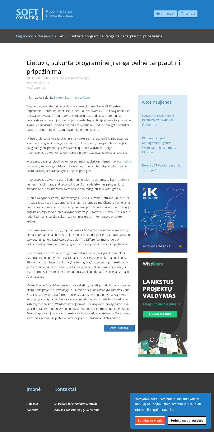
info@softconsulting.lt (82, 403)
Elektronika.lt (62, 97)
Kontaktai (33, 410)
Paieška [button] (189, 14)
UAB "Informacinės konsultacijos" (170, 426)
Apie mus (32, 403)
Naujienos (45, 36)
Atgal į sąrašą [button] (119, 328)
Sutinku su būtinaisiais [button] (186, 420)
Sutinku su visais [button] (150, 420)
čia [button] (172, 410)
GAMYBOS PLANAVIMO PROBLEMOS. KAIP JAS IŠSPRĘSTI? (158, 120)
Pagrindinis (25, 36)
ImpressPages (81, 97)
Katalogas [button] (167, 14)
